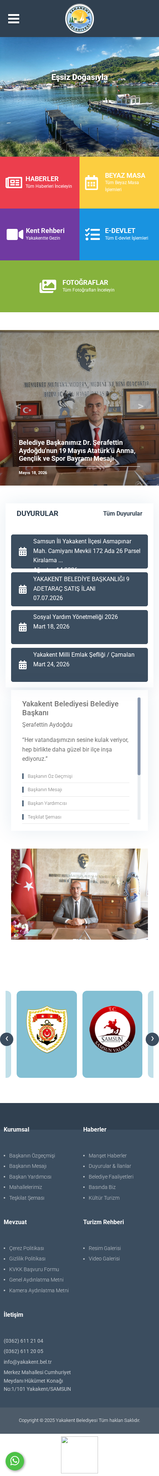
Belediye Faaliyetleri (111, 1177)
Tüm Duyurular (122, 513)
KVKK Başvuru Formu (34, 1269)
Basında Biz (102, 1187)
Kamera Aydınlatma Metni (39, 1290)
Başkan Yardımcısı (30, 1177)
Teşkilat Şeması (26, 1198)
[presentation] (6, 1039)
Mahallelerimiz (25, 1187)
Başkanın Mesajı (28, 1166)
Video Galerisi (104, 1259)
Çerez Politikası (26, 1248)
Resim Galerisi (105, 1248)
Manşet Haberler (108, 1156)
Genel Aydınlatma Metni (36, 1280)
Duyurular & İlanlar (110, 1166)
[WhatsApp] (15, 1461)
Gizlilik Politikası (27, 1259)
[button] (18, 408)
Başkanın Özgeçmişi (32, 1156)
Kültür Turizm (104, 1198)
